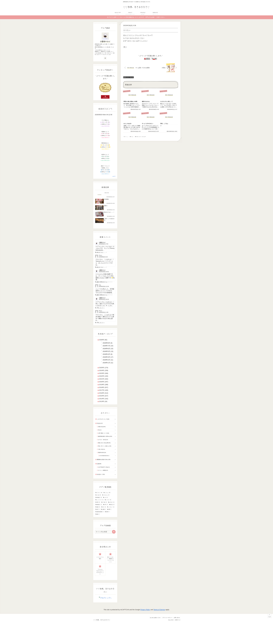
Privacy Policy (145, 610)
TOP (269, 617)
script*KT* (114, 176)
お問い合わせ (177, 617)
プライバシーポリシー (167, 617)
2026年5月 (106, 351)
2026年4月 (106, 354)
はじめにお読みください (155, 617)
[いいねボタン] (124, 47)
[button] (114, 532)
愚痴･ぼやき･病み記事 (129, 77)
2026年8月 (106, 343)
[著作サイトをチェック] (105, 58)
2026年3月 (106, 357)
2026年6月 (106, 348)
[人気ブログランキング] (147, 58)
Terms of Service (159, 610)
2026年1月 (106, 363)
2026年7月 (106, 346)
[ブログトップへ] (105, 598)
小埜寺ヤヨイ (105, 41)
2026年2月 (106, 360)
